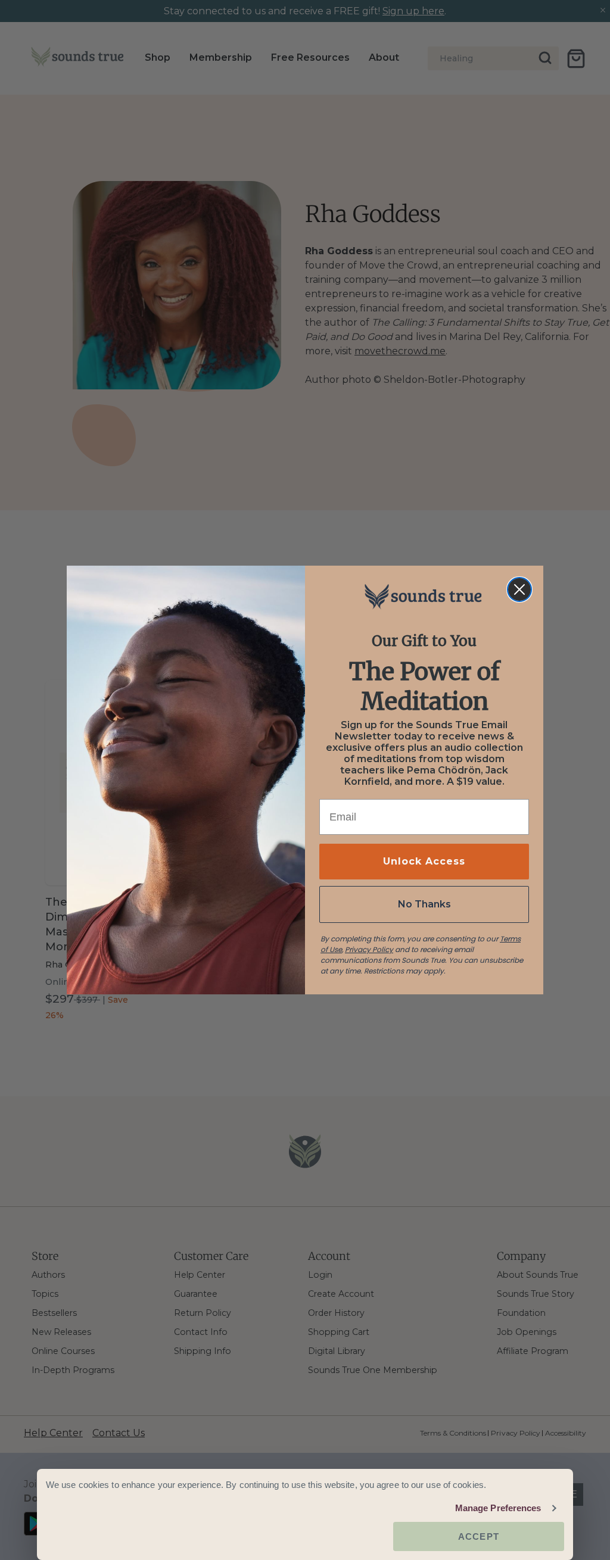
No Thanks (424, 904)
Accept (478, 1536)
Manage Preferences (498, 1508)
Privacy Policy (369, 949)
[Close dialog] (519, 589)
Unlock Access (424, 861)
